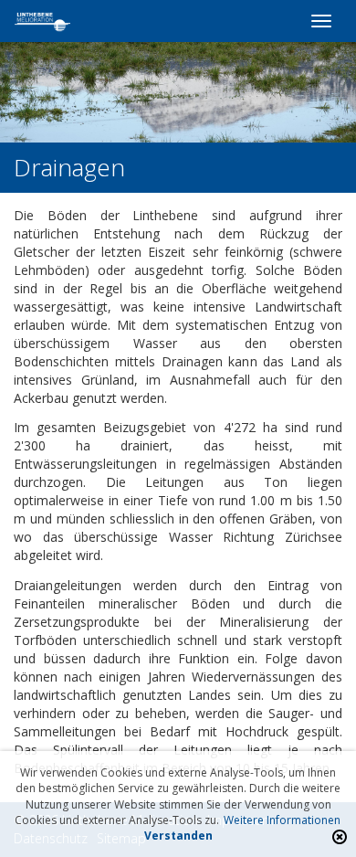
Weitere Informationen (282, 820)
